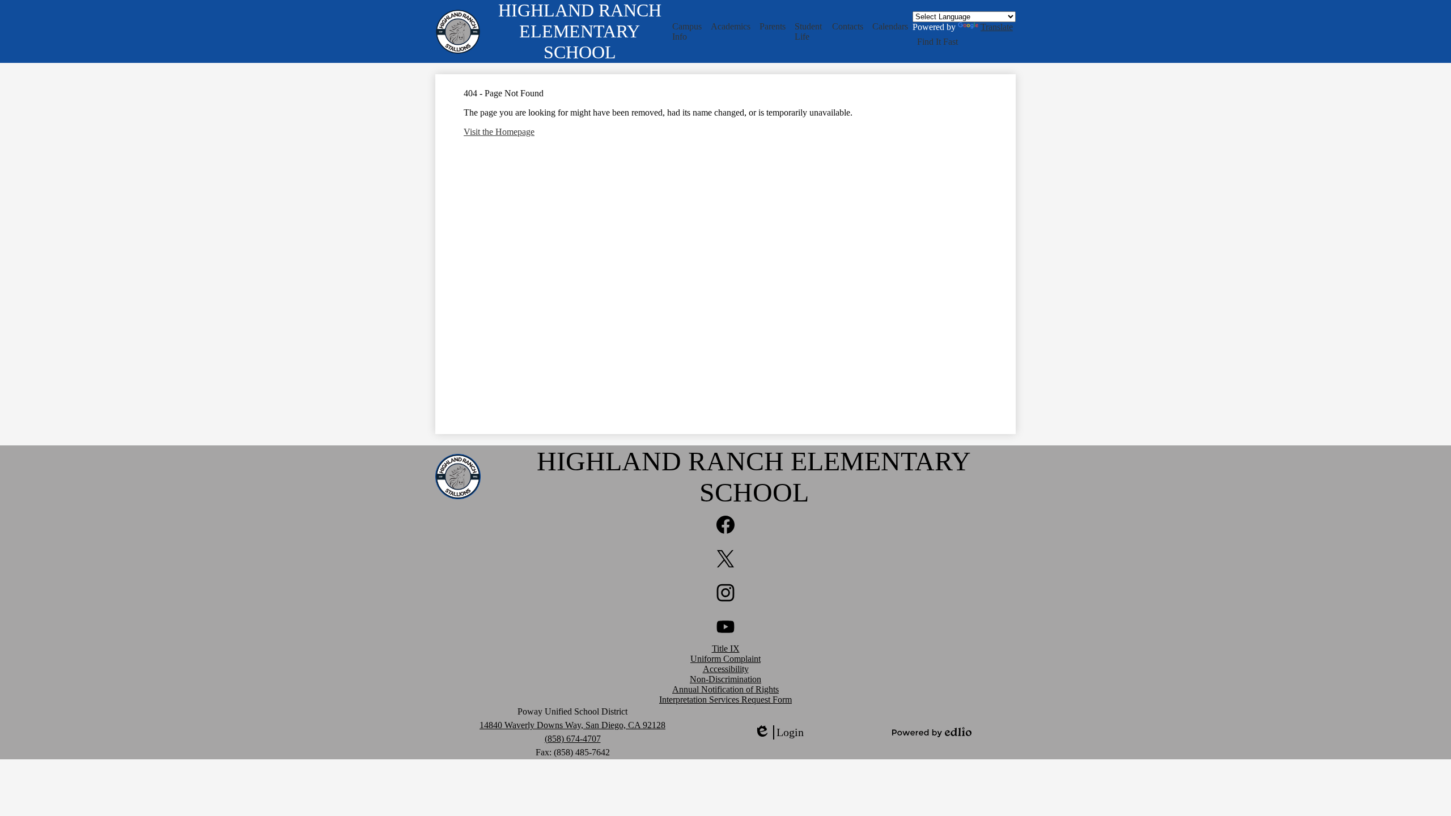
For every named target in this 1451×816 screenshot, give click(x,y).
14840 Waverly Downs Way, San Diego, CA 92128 (572, 725)
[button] (687, 31)
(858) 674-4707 (573, 738)
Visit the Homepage (499, 132)
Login (779, 733)
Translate (997, 27)
